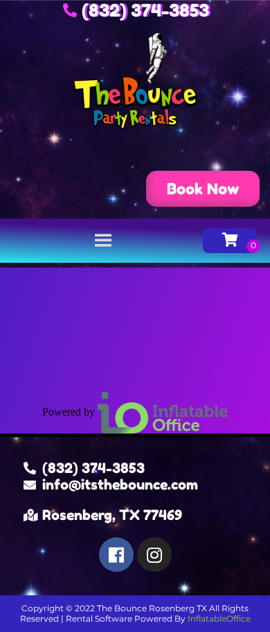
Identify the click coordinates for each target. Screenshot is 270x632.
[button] (203, 189)
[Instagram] (154, 554)
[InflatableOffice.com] (163, 411)
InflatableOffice (219, 618)
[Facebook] (116, 554)
